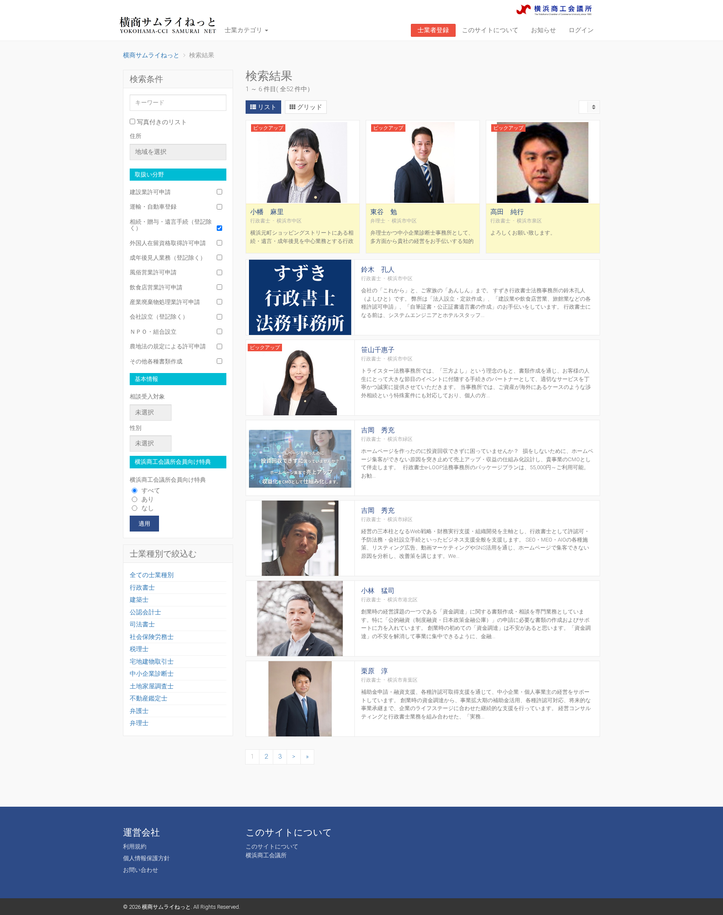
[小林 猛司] (300, 619)
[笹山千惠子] (300, 378)
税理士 (139, 649)
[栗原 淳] (300, 699)
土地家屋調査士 (152, 686)
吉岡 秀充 (378, 430)
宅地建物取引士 (152, 661)
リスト (266, 107)
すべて (150, 490)
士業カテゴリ (244, 30)
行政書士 (142, 587)
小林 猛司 (378, 591)
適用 (144, 523)
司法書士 (142, 624)
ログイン (581, 30)
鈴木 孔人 (378, 269)
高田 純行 (507, 212)
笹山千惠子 (378, 350)
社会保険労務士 (152, 637)
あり (147, 499)
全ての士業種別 (152, 575)
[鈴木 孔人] (300, 298)
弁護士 (139, 711)
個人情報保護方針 (146, 858)
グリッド (308, 107)
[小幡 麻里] (302, 162)
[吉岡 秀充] (300, 458)
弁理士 (139, 723)
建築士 (139, 599)
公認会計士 (145, 612)
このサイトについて (490, 30)
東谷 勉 (383, 212)
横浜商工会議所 (266, 855)
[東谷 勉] (422, 162)
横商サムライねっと (166, 907)
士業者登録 (433, 30)
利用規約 (134, 846)
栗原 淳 (374, 671)
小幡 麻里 (267, 212)
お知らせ (543, 30)
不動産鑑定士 (148, 698)
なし (147, 508)
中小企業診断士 (152, 673)
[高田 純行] (543, 162)
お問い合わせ (140, 869)
